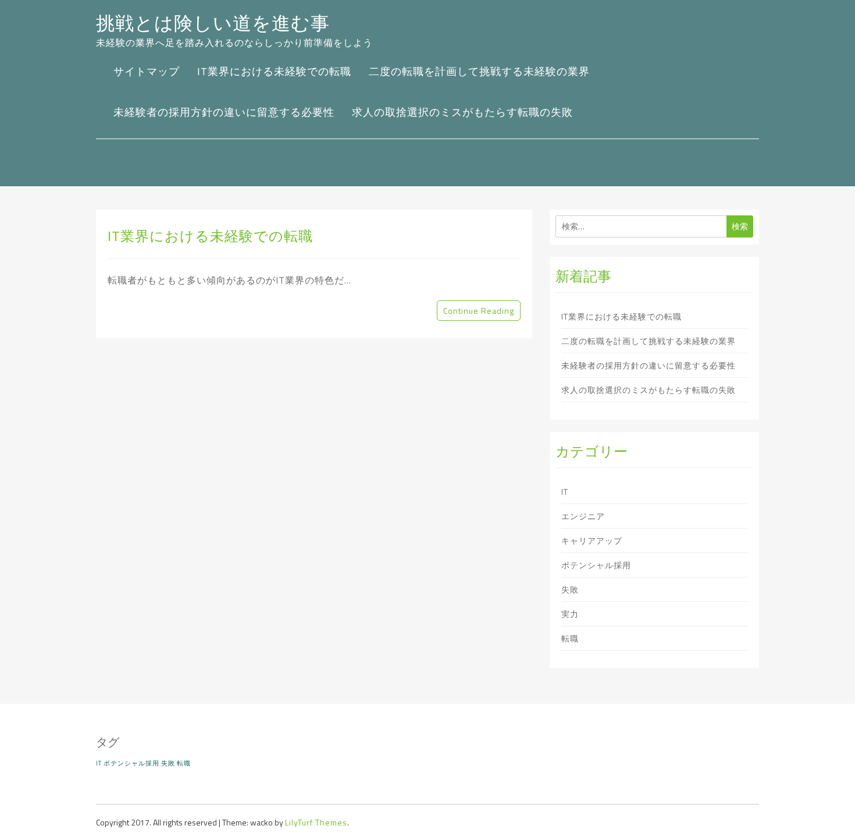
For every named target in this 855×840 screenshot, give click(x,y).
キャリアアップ (591, 540)
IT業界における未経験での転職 (274, 71)
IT (564, 491)
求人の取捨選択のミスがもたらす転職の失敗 (462, 112)
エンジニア (583, 516)
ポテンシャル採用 (596, 565)
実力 (570, 614)
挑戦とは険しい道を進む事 (213, 23)
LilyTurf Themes (316, 822)
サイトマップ (146, 71)
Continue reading (478, 310)
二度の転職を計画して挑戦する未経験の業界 (479, 71)
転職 (570, 638)
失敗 (570, 589)
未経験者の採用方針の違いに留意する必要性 (223, 112)
